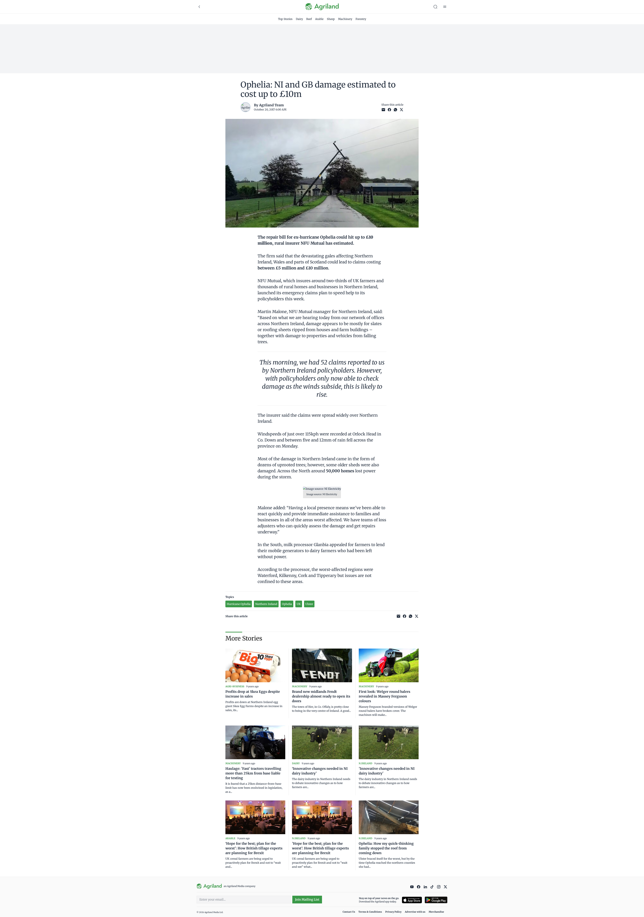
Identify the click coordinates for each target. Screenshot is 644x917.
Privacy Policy (393, 911)
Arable (319, 19)
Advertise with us (415, 911)
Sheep (331, 19)
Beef (309, 19)
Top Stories (285, 19)
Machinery (345, 19)
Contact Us (349, 911)
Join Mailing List (307, 899)
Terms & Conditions (370, 911)
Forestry (361, 19)
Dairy (299, 19)
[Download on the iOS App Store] (412, 900)
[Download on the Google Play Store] (436, 900)
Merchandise (436, 911)
